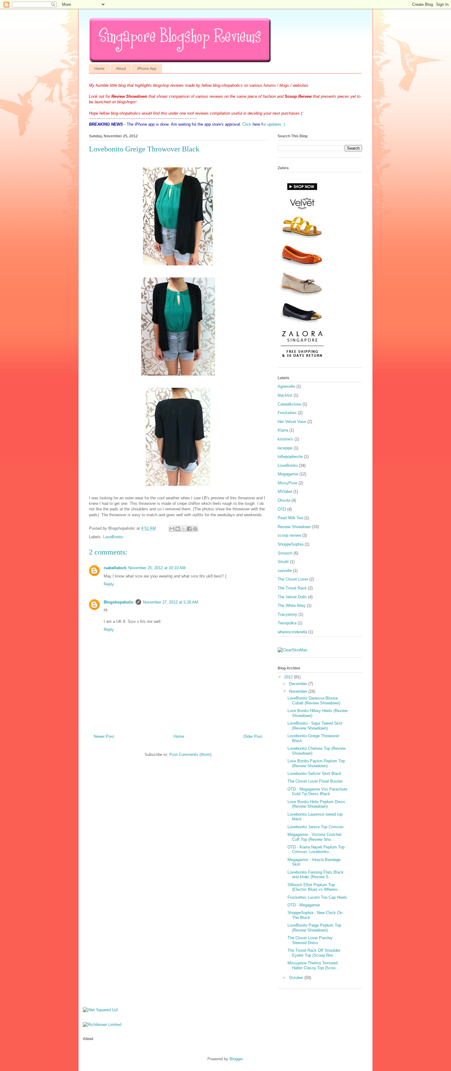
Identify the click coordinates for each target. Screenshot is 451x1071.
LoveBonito (113, 537)
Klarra (283, 430)
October (296, 977)
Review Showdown (294, 526)
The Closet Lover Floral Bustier (315, 781)
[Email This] (172, 529)
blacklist (285, 395)
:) (283, 124)
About (121, 69)
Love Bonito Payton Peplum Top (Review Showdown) (316, 763)
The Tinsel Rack (292, 588)
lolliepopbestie (290, 456)
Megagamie (288, 474)
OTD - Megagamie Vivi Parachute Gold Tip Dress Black (317, 791)
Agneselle (286, 386)
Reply (109, 584)
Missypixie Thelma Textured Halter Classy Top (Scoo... (313, 965)
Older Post (252, 736)
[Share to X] (183, 529)
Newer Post (104, 736)
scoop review (289, 535)
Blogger (236, 1059)
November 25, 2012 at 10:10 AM (157, 568)
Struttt (283, 561)
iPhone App (146, 69)
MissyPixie (287, 483)
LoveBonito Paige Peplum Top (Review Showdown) (314, 927)
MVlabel (285, 491)
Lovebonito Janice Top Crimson (315, 827)
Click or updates (261, 124)
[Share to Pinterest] (195, 529)
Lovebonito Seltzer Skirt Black (314, 773)
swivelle (285, 570)
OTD (282, 509)
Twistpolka (287, 623)
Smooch (285, 553)
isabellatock (115, 568)
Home (99, 69)
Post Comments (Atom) (190, 754)
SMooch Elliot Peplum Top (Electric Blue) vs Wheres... (314, 887)
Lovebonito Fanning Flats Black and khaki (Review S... (315, 874)
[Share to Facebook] (189, 529)
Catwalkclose (289, 404)
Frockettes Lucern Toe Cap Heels (317, 897)
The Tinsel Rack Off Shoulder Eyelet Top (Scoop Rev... (313, 953)
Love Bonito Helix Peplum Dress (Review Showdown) (316, 804)
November (298, 691)
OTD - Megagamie (303, 905)
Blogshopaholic (119, 602)
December (298, 683)
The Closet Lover (293, 579)
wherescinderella (292, 632)
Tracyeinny (287, 614)
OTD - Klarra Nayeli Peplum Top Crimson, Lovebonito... (316, 849)
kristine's (285, 439)
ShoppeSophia (290, 544)
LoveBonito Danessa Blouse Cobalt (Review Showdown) (313, 700)
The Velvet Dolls (292, 597)
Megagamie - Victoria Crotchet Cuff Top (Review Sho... (314, 837)
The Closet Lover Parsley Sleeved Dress (310, 940)
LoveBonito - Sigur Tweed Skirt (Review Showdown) (314, 725)
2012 (288, 677)
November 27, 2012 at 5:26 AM (170, 602)
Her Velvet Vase (292, 421)
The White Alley (292, 605)
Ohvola (284, 500)
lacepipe (285, 448)
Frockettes (287, 412)
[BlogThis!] (178, 529)
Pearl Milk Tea (290, 518)
